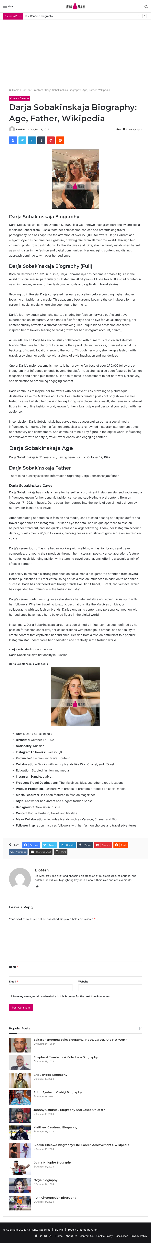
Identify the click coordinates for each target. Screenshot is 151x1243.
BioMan (20, 129)
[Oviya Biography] (20, 1185)
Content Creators (32, 90)
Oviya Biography (45, 1180)
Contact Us (87, 1235)
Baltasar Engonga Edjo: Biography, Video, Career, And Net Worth (80, 1039)
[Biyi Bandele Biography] (20, 1080)
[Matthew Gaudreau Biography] (20, 1132)
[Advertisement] (75, 49)
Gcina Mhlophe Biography (53, 1162)
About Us (71, 1235)
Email (13, 981)
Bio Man (59, 1229)
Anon (94, 1229)
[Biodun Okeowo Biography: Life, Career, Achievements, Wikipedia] (20, 1150)
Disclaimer (121, 1235)
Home (15, 90)
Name (13, 966)
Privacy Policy (139, 1235)
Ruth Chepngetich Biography (55, 1197)
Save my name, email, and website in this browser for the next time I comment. (61, 996)
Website (83, 981)
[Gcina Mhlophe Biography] (20, 1168)
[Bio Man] (75, 6)
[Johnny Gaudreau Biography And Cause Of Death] (20, 1115)
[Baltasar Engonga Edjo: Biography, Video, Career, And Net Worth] (20, 1045)
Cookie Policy (104, 1235)
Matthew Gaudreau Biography (55, 1127)
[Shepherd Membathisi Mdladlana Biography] (20, 1062)
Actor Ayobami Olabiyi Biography (58, 1092)
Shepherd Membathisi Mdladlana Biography (66, 1057)
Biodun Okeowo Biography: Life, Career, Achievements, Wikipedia (81, 1145)
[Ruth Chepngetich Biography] (20, 1203)
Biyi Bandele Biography (50, 1075)
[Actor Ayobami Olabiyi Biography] (20, 1097)
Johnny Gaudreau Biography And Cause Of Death (69, 1110)
